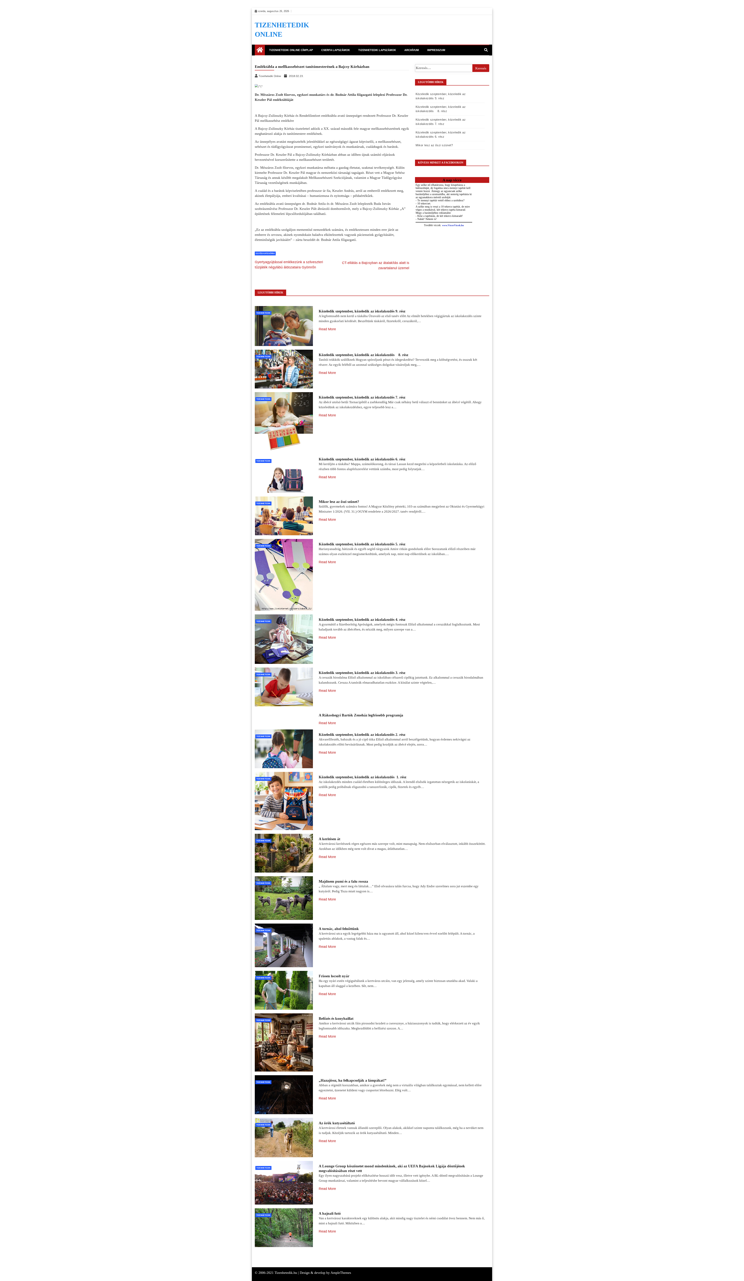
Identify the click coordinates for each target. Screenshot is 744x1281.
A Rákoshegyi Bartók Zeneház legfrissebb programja (361, 715)
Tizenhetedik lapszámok (377, 50)
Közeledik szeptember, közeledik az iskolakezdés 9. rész (362, 311)
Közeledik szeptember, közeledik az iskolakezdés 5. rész (362, 544)
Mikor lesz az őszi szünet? (434, 145)
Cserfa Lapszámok (335, 50)
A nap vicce (452, 180)
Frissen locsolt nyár (334, 976)
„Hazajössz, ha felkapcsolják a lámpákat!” (353, 1080)
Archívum (411, 50)
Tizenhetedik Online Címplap (291, 50)
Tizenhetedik (263, 313)
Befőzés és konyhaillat (336, 1018)
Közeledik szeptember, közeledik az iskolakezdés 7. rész (362, 397)
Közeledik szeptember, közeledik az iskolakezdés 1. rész (362, 777)
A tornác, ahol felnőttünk (339, 929)
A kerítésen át (329, 839)
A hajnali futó (330, 1213)
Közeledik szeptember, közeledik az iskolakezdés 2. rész (362, 735)
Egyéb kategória (265, 253)
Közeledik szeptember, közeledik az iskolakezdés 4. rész (362, 620)
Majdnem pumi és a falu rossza (343, 881)
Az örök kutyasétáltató (337, 1123)
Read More (327, 329)
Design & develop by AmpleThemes (325, 1273)
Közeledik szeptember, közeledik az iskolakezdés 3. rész (362, 673)
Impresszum (436, 50)
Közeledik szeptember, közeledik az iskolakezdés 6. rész (362, 459)
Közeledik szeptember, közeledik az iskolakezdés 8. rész (363, 355)
